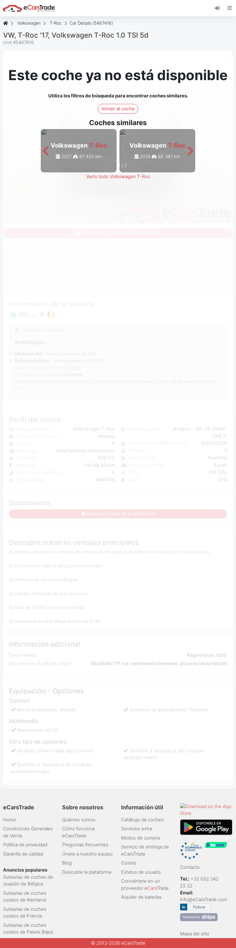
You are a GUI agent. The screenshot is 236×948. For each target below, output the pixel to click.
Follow (199, 906)
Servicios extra (136, 829)
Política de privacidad (25, 845)
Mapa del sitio (194, 934)
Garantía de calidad (23, 854)
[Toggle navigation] (230, 8)
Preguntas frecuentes (85, 845)
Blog (67, 863)
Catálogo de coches (142, 820)
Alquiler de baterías (141, 897)
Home (9, 820)
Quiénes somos (79, 820)
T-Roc (56, 23)
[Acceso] (220, 7)
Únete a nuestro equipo (87, 854)
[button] (45, 151)
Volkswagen (29, 23)
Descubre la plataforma (86, 872)
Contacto (190, 867)
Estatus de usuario (141, 872)
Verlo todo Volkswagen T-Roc (118, 176)
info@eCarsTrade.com (203, 899)
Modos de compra (140, 838)
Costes (128, 863)
